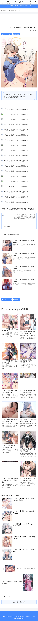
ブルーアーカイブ (7, 34)
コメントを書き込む (19, 602)
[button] (34, 332)
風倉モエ (17, 34)
